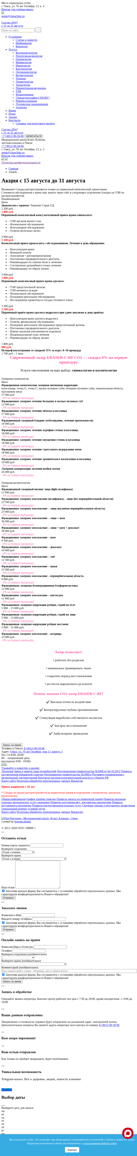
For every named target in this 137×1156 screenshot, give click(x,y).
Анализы (21, 107)
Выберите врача (11, 855)
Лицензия (7, 771)
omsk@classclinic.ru (13, 16)
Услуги (13, 49)
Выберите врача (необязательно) (21, 960)
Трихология (23, 84)
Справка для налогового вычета (35, 123)
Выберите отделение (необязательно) (24, 954)
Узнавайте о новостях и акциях (20, 768)
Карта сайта (8, 780)
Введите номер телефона (16, 918)
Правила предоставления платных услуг (57, 805)
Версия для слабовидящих (17, 9)
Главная (13, 168)
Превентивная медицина (31, 88)
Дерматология (24, 81)
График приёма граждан (41, 799)
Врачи (12, 110)
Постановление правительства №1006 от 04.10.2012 (88, 771)
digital (27, 821)
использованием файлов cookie (100, 1143)
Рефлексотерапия (26, 100)
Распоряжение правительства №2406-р (68, 774)
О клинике (15, 36)
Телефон (6, 950)
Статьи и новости (26, 39)
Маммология (23, 62)
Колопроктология (26, 52)
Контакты (15, 120)
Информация (24, 43)
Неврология (23, 65)
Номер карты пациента (15, 845)
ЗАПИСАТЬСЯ (33, 136)
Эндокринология (26, 72)
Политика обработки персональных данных (43, 780)
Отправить (8, 897)
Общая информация (13, 799)
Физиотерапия (24, 94)
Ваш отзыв (8, 887)
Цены (12, 113)
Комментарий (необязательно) (19, 967)
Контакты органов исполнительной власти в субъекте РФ (73, 777)
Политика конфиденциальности (20, 162)
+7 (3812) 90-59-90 (12, 136)
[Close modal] (2, 832)
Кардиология (24, 68)
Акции (13, 117)
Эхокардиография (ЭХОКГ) (32, 97)
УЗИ (18, 91)
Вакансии (22, 46)
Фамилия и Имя (11, 915)
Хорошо (72, 1149)
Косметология (24, 75)
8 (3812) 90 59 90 (109, 1025)
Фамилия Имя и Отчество (17, 946)
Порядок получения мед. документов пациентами (80, 802)
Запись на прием (12, 745)
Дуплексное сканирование (32, 104)
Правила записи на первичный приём (80, 799)
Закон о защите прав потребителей (35, 771)
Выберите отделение (14, 848)
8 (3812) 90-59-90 (34, 748)
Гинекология (23, 59)
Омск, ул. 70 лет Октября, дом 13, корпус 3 (36, 751)
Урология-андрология (29, 55)
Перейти (6, 1089)
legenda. (19, 821)
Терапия (21, 78)
